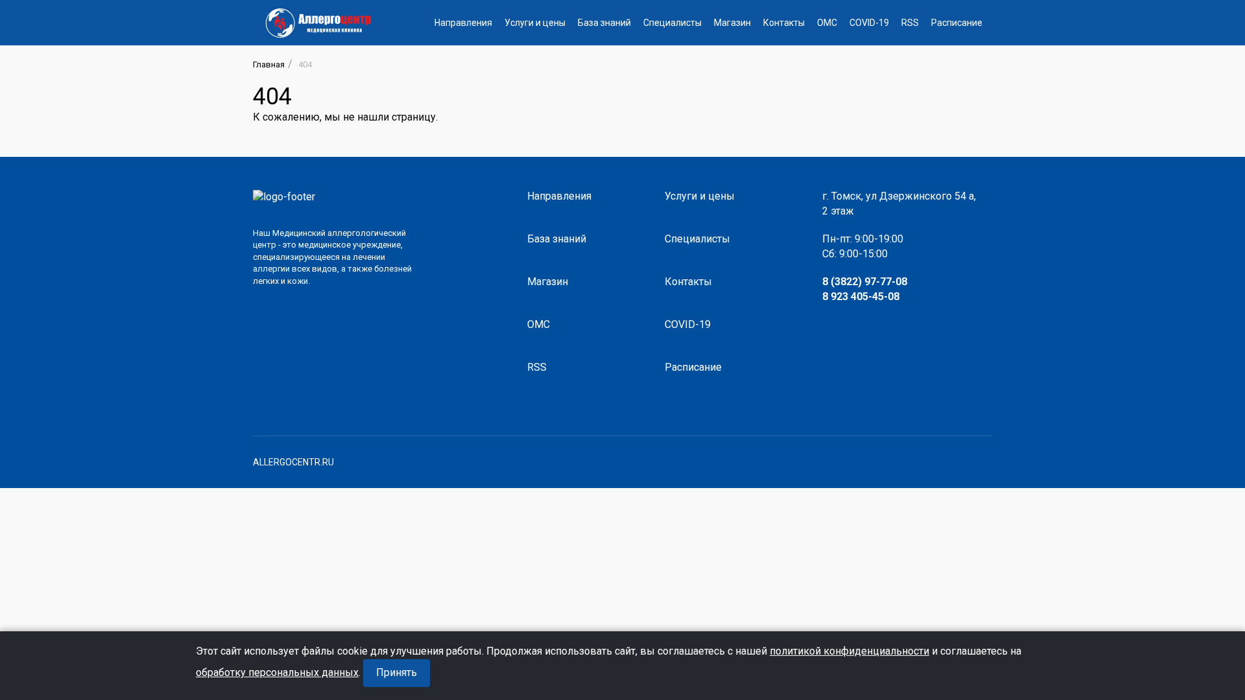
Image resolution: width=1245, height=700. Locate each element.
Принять (396, 672)
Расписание (956, 23)
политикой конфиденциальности (849, 651)
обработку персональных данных (277, 672)
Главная (269, 64)
